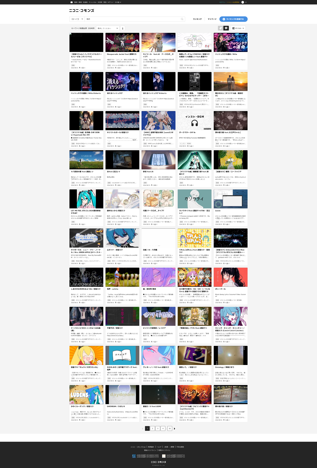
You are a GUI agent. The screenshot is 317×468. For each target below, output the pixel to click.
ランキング (197, 19)
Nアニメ (110, 2)
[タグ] (220, 28)
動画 (75, 2)
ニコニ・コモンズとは (138, 447)
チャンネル (92, 2)
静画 (80, 2)
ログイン (222, 2)
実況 (105, 2)
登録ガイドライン (150, 450)
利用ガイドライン (164, 450)
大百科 (100, 2)
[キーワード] (226, 28)
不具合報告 (180, 447)
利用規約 (151, 447)
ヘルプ (159, 447)
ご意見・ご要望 (169, 447)
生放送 (85, 2)
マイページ (212, 19)
